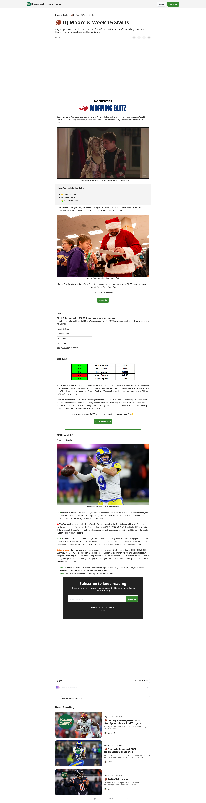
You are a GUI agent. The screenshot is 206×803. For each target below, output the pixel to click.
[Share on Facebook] (134, 37)
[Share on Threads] (144, 37)
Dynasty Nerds (70, 530)
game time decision (110, 530)
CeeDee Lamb (63, 334)
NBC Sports (138, 544)
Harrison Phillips (109, 208)
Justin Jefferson (64, 329)
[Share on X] (139, 37)
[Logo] (29, 4)
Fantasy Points (110, 391)
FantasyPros (83, 388)
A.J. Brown (62, 339)
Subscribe (65, 348)
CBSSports (99, 519)
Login (58, 348)
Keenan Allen (63, 343)
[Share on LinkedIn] (149, 37)
